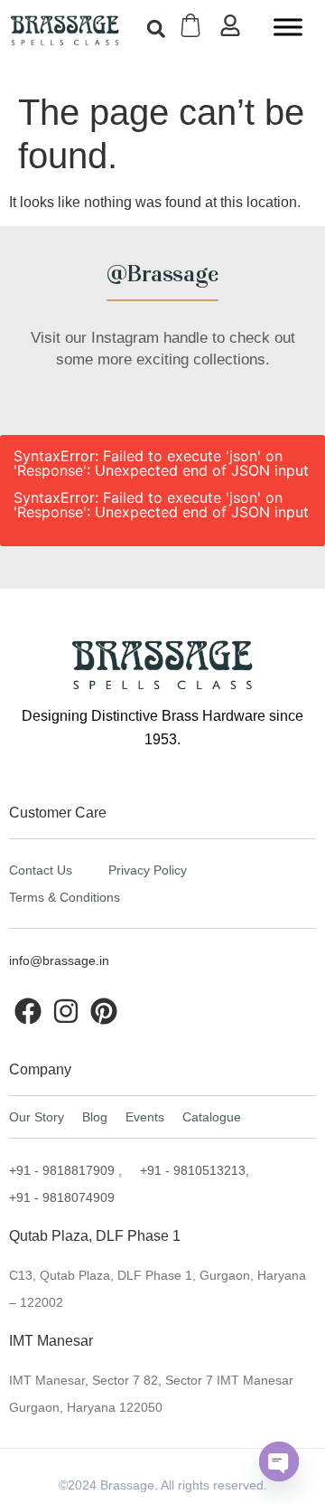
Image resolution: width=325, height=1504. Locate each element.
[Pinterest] (104, 1011)
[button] (155, 28)
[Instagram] (66, 1011)
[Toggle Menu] (288, 26)
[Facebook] (28, 1011)
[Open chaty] (279, 1461)
